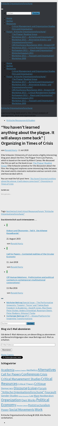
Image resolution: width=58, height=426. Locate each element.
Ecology (33, 388)
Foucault (50, 392)
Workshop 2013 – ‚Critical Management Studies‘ (34, 47)
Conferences (30, 374)
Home (9, 18)
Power (5, 409)
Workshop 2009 (19, 58)
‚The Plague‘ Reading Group (24, 34)
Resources (11, 23)
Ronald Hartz (11, 150)
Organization (11, 400)
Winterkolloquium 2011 (22, 53)
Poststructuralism (39, 405)
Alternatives (47, 369)
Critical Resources (29, 211)
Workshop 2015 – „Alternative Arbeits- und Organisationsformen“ (31, 41)
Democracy (7, 388)
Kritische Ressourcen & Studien (20, 120)
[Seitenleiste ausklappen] (2, 298)
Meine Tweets (7, 354)
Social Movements (21, 409)
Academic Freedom (20, 370)
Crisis (18, 211)
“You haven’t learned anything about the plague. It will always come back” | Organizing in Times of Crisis (28, 181)
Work (38, 409)
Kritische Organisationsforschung (17, 3)
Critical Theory (26, 383)
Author (9, 21)
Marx (36, 395)
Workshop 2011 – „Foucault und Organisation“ (33, 55)
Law (31, 395)
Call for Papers (11, 374)
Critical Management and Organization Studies (33, 26)
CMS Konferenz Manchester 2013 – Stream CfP (33, 45)
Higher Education (23, 396)
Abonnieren (6, 350)
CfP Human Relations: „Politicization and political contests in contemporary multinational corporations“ (30, 280)
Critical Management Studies (21, 379)
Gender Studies (9, 395)
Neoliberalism (47, 395)
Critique (40, 384)
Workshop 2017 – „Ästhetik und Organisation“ (33, 37)
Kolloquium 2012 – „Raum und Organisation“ (32, 50)
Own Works (28, 400)
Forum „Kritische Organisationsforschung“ (26, 31)
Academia (7, 370)
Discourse (20, 388)
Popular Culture (22, 405)
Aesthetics (11, 211)
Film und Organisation (22, 29)
